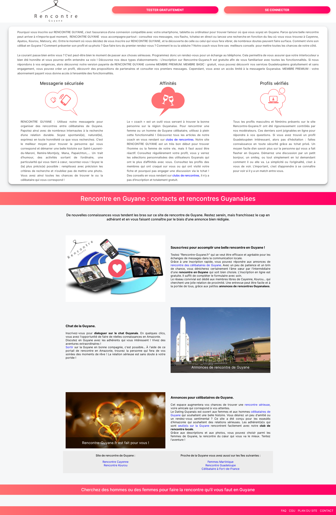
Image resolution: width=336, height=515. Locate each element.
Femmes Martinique (220, 461)
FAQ (283, 510)
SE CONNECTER (277, 10)
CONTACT (326, 510)
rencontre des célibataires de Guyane (196, 265)
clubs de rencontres (179, 139)
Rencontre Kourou (115, 465)
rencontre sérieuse (257, 404)
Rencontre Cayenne (115, 461)
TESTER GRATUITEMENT (165, 10)
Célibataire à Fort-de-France (220, 468)
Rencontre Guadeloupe (220, 465)
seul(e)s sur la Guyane (193, 425)
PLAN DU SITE (307, 510)
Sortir (69, 347)
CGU (292, 510)
